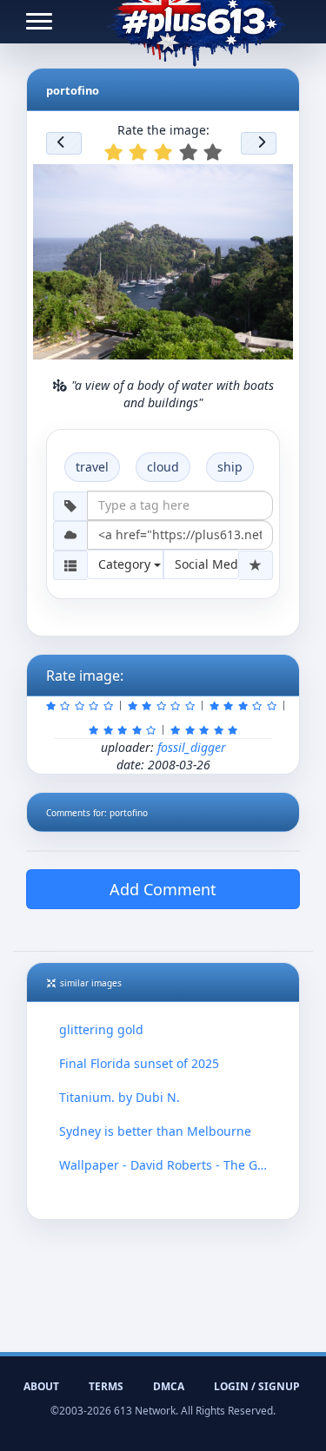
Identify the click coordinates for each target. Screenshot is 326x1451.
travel (92, 466)
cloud (163, 466)
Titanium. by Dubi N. (119, 1097)
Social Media (207, 564)
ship (230, 466)
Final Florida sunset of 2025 (139, 1063)
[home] (196, 21)
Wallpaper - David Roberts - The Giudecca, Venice (163, 1165)
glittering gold (101, 1029)
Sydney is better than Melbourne (155, 1131)
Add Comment (163, 889)
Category (126, 564)
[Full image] (272, 182)
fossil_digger (191, 747)
